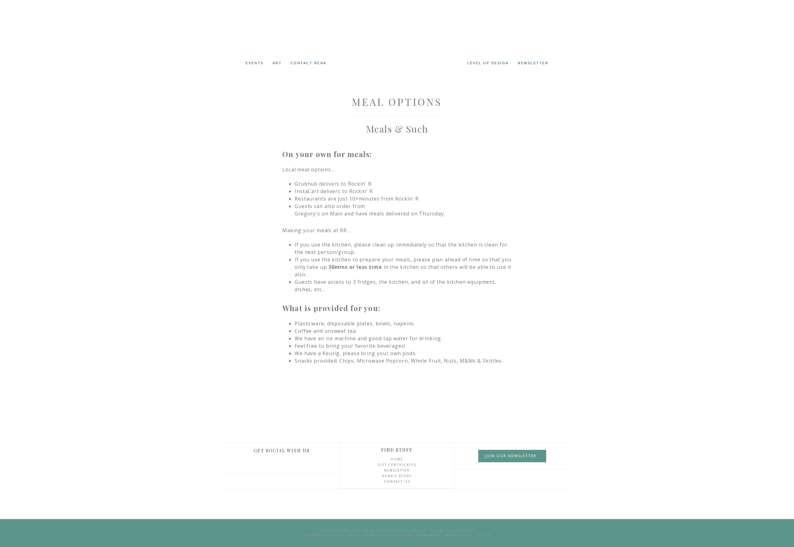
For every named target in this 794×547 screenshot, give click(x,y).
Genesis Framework (418, 535)
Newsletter (397, 470)
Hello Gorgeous (367, 535)
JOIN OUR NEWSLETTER (511, 456)
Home (397, 459)
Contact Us (397, 481)
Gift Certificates (397, 465)
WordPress (458, 535)
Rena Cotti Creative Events (397, 43)
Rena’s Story (397, 476)
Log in (483, 535)
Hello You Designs (452, 530)
